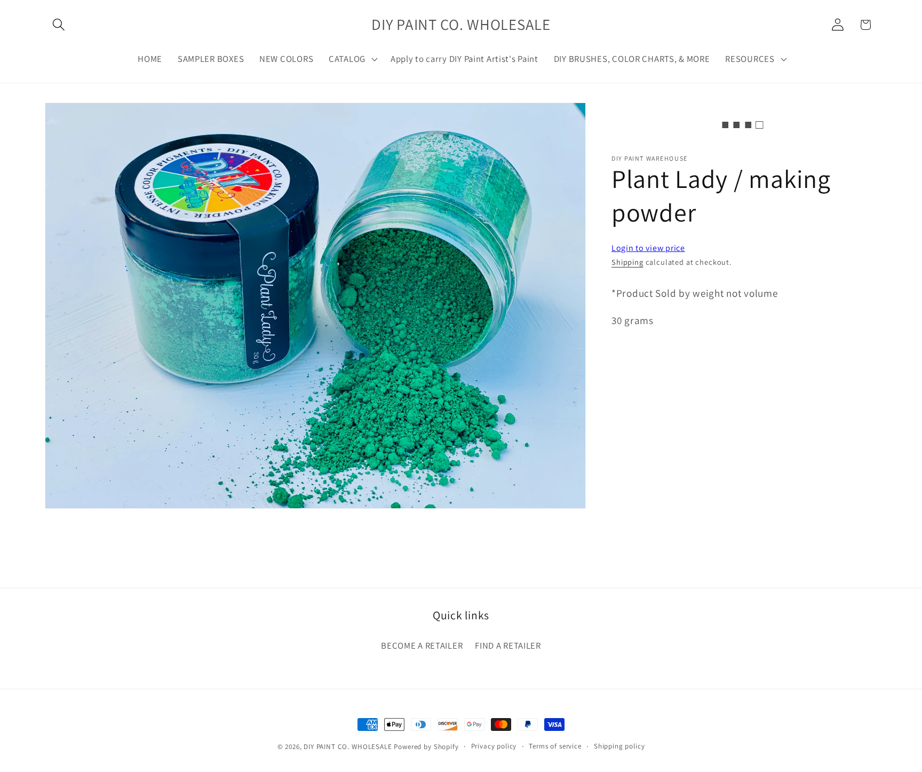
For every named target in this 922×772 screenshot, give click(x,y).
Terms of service (555, 746)
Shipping (627, 262)
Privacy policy (494, 746)
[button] (59, 25)
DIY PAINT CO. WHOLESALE (348, 746)
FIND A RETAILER (508, 645)
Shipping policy (619, 746)
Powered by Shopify (426, 746)
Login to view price (648, 248)
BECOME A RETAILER (422, 645)
